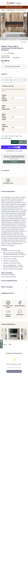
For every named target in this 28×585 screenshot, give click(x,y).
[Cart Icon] (26, 3)
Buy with (10, 147)
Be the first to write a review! (14, 371)
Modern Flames (11, 10)
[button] (14, 74)
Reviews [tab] (3, 344)
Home (3, 10)
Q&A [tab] (10, 344)
